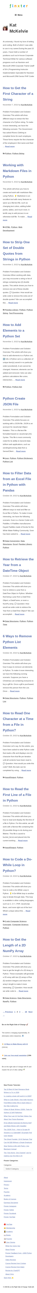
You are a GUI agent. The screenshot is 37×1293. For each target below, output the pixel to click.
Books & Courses (10, 1199)
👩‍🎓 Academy (8, 1232)
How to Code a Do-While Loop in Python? (17, 865)
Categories (7, 1165)
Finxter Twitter (9, 1210)
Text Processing (16, 313)
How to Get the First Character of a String (18, 93)
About (6, 1177)
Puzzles (6, 1192)
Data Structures (12, 621)
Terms (6, 1188)
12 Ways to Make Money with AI (16, 1044)
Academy (7, 1195)
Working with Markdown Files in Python (17, 170)
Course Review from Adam (14, 1267)
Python (8, 153)
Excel (15, 544)
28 (26, 1012)
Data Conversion (12, 541)
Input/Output (10, 777)
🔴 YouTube (8, 1224)
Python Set (17, 387)
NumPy (6, 1001)
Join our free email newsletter (15, 1055)
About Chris (9, 1274)
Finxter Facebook (10, 1213)
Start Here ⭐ (9, 1278)
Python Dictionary (25, 458)
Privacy (6, 1185)
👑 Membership (9, 1228)
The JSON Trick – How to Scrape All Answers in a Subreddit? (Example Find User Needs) (18, 1133)
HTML (7, 227)
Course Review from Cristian (15, 1263)
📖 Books (7, 1235)
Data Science (11, 998)
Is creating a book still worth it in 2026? (18, 1096)
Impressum (8, 1181)
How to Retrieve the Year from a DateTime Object (18, 564)
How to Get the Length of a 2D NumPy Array (14, 945)
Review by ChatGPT (12, 1270)
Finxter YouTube (9, 1217)
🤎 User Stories (9, 1242)
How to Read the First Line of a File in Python (17, 794)
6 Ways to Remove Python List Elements (17, 641)
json (7, 458)
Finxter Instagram (10, 1206)
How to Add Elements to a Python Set (13, 330)
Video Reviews (10, 1260)
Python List (8, 462)
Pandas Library (11, 310)
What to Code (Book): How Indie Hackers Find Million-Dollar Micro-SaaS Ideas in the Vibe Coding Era (18, 1103)
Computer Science (20, 925)
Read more (10, 146)
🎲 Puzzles (8, 1239)
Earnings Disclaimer (11, 1203)
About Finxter (10, 1250)
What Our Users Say (12, 1246)
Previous (8, 1012)
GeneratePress (18, 1290)
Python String (18, 153)
